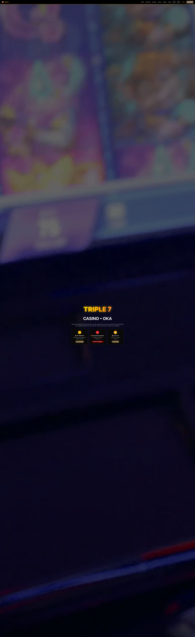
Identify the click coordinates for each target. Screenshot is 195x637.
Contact (169, 2)
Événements (148, 2)
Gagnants (165, 2)
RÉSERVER (190, 2)
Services (159, 2)
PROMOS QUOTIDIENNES (97, 341)
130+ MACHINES (79, 341)
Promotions (154, 2)
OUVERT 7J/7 (115, 341)
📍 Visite (183, 2)
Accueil (142, 2)
